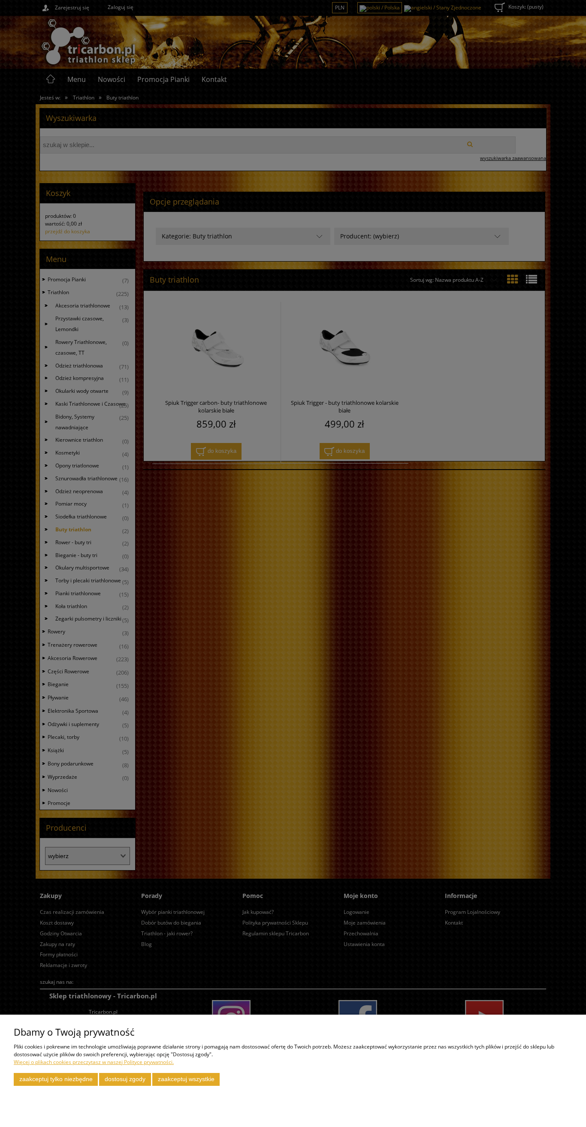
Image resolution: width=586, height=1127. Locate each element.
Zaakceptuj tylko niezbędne (56, 1079)
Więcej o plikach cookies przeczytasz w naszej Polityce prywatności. (94, 1062)
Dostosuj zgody (125, 1079)
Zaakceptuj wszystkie (186, 1079)
